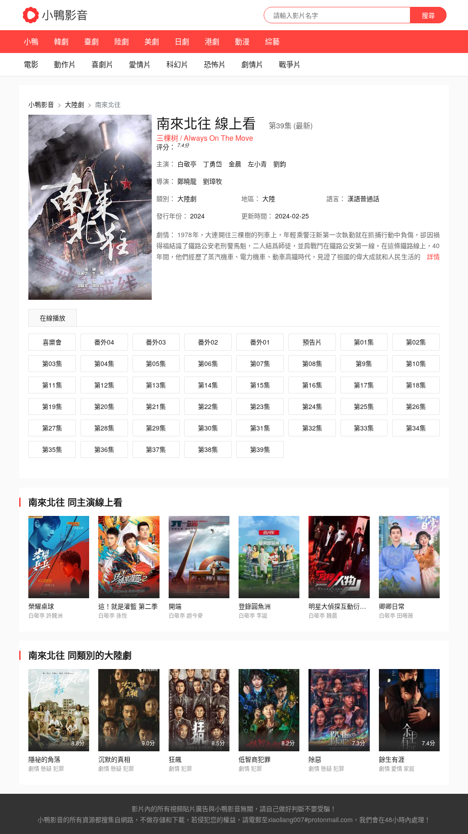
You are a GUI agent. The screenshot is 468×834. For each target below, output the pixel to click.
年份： (172, 215)
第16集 (312, 384)
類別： (166, 198)
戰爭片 (290, 64)
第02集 (416, 341)
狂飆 (175, 759)
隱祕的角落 (44, 759)
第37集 (156, 449)
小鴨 (31, 41)
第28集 (104, 427)
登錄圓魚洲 (255, 606)
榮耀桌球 (41, 606)
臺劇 (91, 41)
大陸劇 (74, 104)
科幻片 (177, 64)
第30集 (208, 427)
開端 (175, 606)
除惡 (314, 759)
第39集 (260, 449)
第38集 (208, 449)
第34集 (416, 427)
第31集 (260, 427)
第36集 (104, 449)
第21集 (156, 406)
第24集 (312, 406)
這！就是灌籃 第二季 (128, 606)
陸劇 (121, 41)
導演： (166, 181)
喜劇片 (102, 64)
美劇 (151, 41)
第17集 (364, 384)
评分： (166, 146)
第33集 (364, 427)
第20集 (104, 406)
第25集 (364, 406)
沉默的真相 (114, 759)
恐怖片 (215, 64)
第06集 (208, 363)
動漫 (242, 41)
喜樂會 (52, 341)
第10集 (416, 363)
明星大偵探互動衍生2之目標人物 (355, 606)
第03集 (52, 363)
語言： (336, 198)
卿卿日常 (391, 606)
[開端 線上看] (199, 557)
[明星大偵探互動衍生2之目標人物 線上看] (338, 557)
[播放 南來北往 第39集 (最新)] (90, 207)
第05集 (156, 363)
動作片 (65, 64)
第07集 (260, 363)
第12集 (104, 384)
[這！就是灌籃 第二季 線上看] (128, 557)
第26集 (416, 406)
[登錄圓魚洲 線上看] (269, 557)
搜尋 (428, 15)
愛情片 (140, 64)
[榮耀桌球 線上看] (58, 557)
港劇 (212, 41)
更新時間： (257, 215)
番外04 (104, 341)
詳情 (433, 256)
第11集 (52, 384)
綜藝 (272, 41)
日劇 (182, 41)
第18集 (416, 384)
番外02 (208, 341)
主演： (166, 163)
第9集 (364, 363)
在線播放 (52, 317)
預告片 (312, 341)
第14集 (208, 384)
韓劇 (61, 41)
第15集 (260, 384)
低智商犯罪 (255, 759)
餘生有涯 (391, 759)
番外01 (260, 341)
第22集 (208, 406)
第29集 (156, 427)
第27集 (52, 427)
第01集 (364, 341)
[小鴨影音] (55, 15)
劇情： (166, 234)
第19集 (52, 406)
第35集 (52, 449)
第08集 (312, 363)
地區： (251, 198)
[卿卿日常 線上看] (409, 557)
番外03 (156, 341)
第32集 (312, 427)
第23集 (260, 406)
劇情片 (252, 64)
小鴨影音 (41, 104)
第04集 (104, 363)
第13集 (156, 384)
